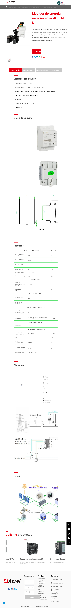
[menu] (37, 3)
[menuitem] (37, 3)
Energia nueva (26, 7)
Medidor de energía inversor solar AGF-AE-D (43, 7)
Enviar (32, 597)
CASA (9, 7)
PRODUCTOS (16, 7)
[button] (38, 3)
